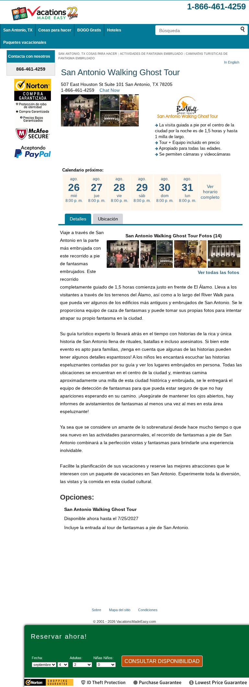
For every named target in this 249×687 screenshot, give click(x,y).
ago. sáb (142, 190)
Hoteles (114, 30)
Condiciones (148, 610)
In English (231, 62)
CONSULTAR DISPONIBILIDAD (162, 661)
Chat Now (110, 90)
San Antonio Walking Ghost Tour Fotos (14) (182, 254)
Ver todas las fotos (218, 272)
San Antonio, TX (17, 30)
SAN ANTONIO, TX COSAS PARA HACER (87, 53)
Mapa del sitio (119, 610)
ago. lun (187, 190)
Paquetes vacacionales (24, 42)
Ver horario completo (210, 192)
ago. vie (119, 190)
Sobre (96, 610)
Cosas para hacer (54, 30)
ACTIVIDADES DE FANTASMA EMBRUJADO (151, 53)
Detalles (78, 218)
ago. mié (74, 190)
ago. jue (96, 190)
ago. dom (164, 190)
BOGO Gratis (89, 30)
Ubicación (108, 218)
